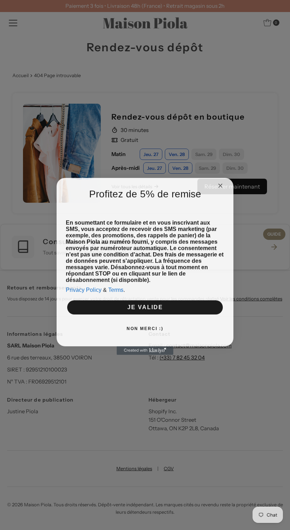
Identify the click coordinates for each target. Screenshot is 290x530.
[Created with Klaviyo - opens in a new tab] (145, 356)
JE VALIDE (145, 313)
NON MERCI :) (145, 334)
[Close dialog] (220, 177)
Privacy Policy (84, 296)
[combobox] (77, 205)
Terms (115, 296)
